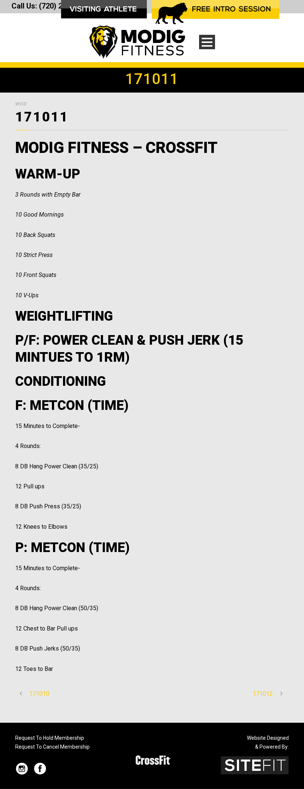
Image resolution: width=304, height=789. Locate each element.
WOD (21, 104)
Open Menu (207, 42)
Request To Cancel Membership (52, 747)
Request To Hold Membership (49, 738)
